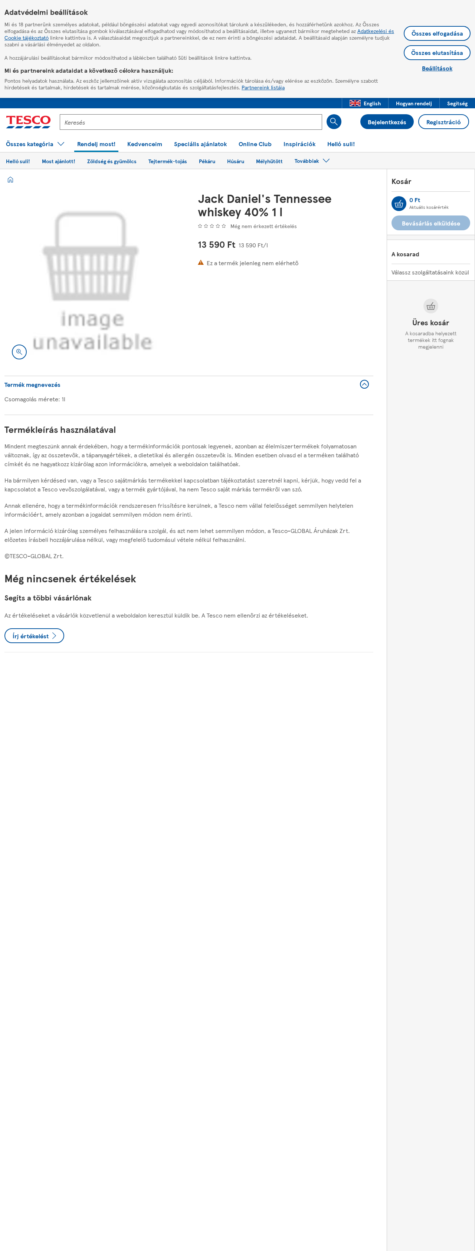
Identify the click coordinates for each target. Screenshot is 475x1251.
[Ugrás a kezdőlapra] (28, 122)
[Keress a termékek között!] (334, 121)
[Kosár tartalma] (399, 203)
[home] (10, 179)
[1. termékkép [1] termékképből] (92, 279)
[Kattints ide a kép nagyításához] (19, 352)
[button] (365, 103)
